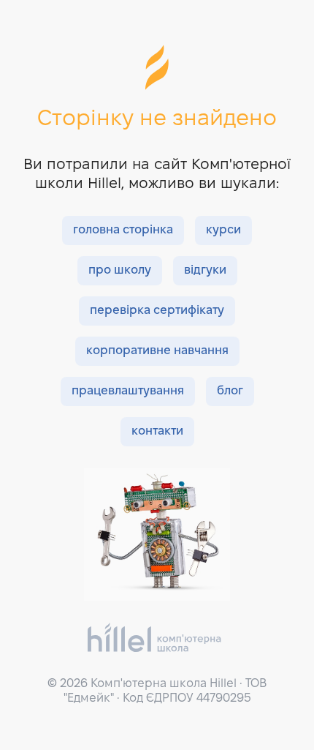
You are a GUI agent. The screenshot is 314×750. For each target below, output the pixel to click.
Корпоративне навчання (157, 350)
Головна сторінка (123, 230)
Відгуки (205, 270)
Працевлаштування (128, 391)
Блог (230, 391)
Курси (223, 230)
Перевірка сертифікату (157, 310)
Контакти (157, 431)
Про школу (119, 270)
